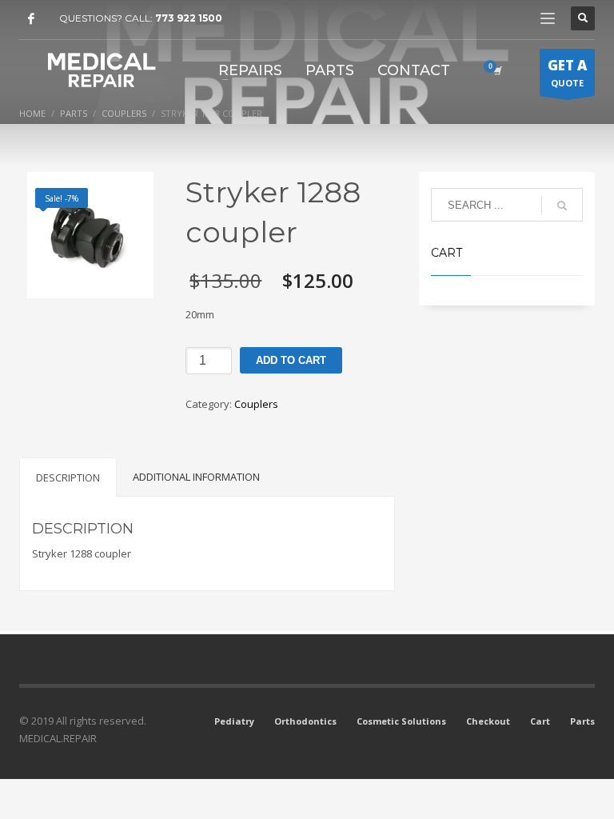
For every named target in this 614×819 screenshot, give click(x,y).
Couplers (256, 404)
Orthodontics (305, 721)
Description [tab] (68, 477)
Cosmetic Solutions (401, 721)
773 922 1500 (188, 18)
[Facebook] (31, 18)
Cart (540, 721)
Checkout (488, 721)
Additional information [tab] (196, 476)
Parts (582, 721)
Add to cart (291, 360)
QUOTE (567, 72)
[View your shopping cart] (496, 70)
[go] (562, 205)
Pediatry (234, 721)
